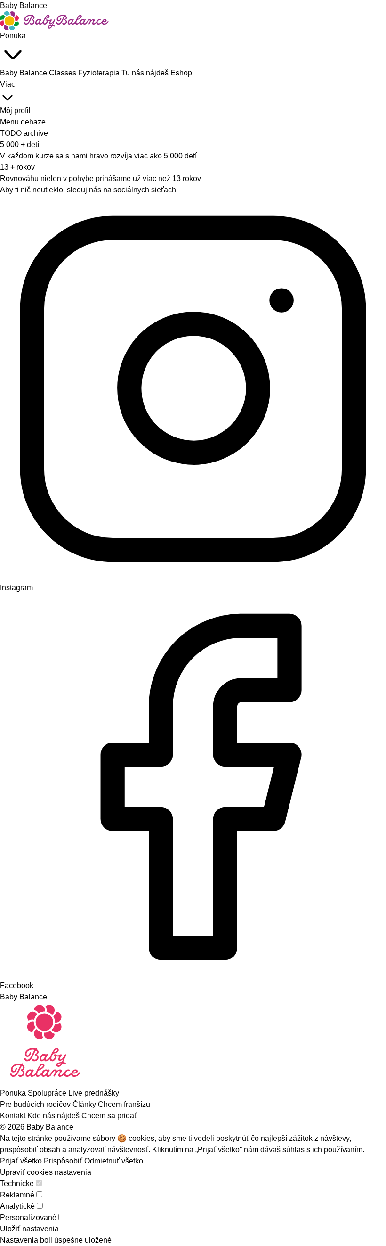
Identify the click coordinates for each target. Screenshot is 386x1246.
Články (85, 1104)
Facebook (16, 986)
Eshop (181, 73)
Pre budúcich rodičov (36, 1104)
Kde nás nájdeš (54, 1116)
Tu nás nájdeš (145, 73)
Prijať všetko (21, 1161)
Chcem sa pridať (109, 1116)
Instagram (16, 588)
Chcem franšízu (124, 1104)
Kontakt (13, 1116)
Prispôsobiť (63, 1161)
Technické (17, 1184)
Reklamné (17, 1195)
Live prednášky (93, 1093)
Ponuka (13, 36)
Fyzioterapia (99, 73)
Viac (7, 84)
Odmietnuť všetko (113, 1161)
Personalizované (28, 1217)
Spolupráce (48, 1093)
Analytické (17, 1206)
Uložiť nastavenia (29, 1229)
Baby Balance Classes (39, 73)
